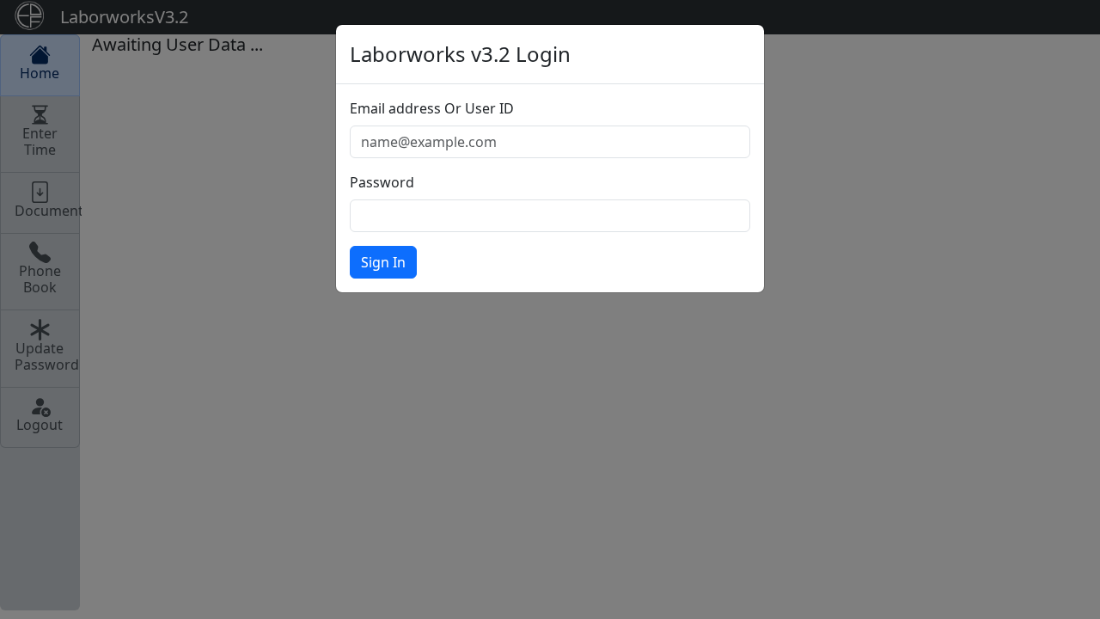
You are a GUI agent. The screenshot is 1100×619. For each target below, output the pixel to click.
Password (382, 182)
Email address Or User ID (432, 108)
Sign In (383, 262)
